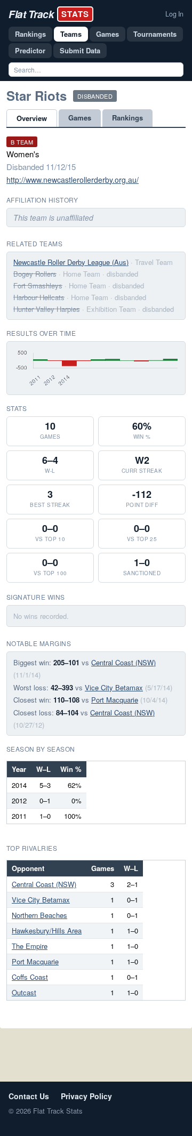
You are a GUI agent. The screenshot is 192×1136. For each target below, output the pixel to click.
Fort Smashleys (37, 285)
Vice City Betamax (114, 687)
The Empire (29, 946)
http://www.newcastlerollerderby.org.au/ (72, 179)
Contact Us (29, 1096)
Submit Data (80, 50)
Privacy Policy (86, 1096)
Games (107, 34)
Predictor (30, 50)
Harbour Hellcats (39, 297)
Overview (32, 118)
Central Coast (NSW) (123, 662)
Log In (174, 14)
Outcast (24, 992)
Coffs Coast (30, 977)
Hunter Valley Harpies (46, 309)
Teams (71, 34)
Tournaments (155, 34)
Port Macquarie (114, 700)
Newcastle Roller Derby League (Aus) (71, 262)
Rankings (30, 34)
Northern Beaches (39, 915)
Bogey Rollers (35, 274)
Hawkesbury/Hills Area (47, 930)
